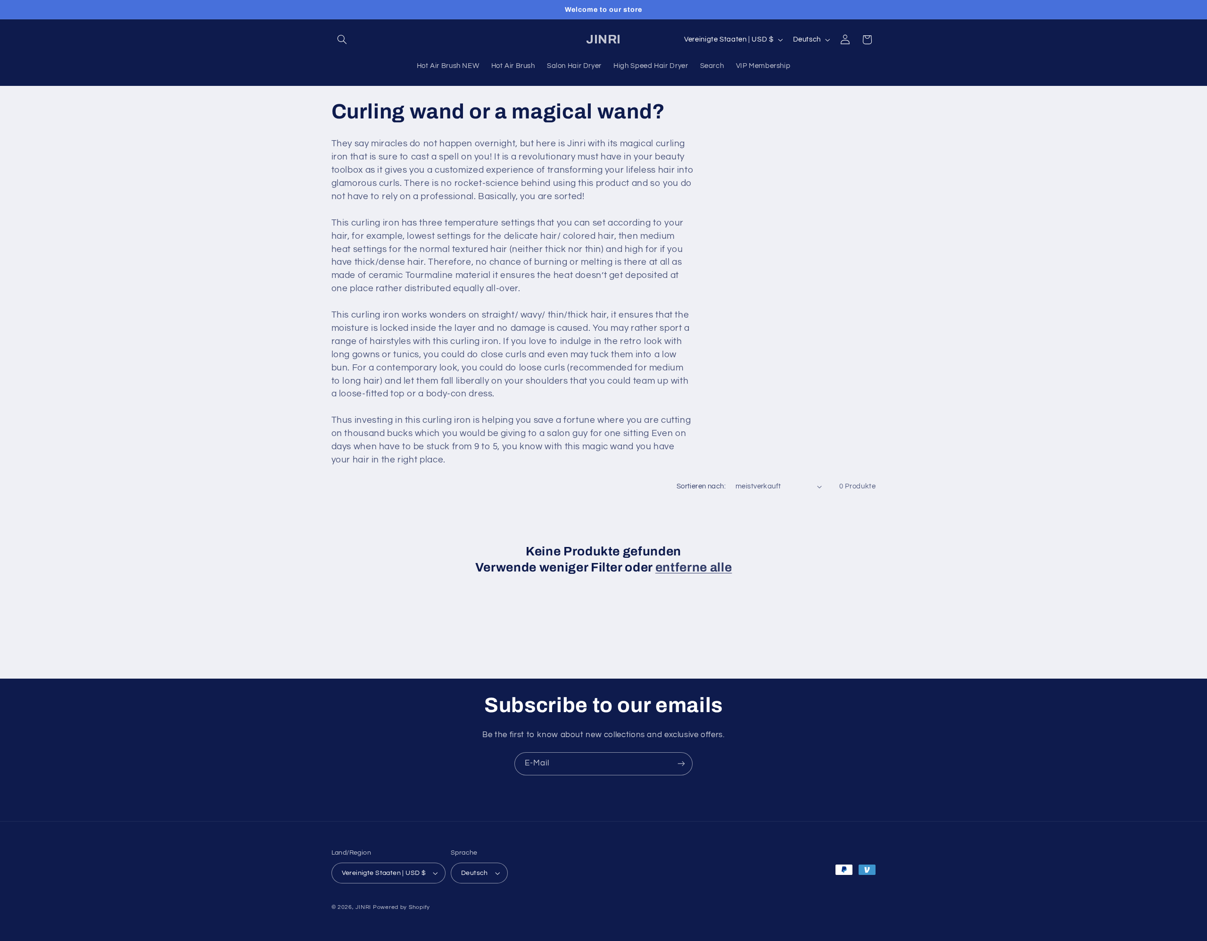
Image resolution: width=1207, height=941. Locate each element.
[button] (342, 39)
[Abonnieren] (681, 763)
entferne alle (693, 567)
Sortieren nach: (701, 486)
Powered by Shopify (401, 907)
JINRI (363, 907)
